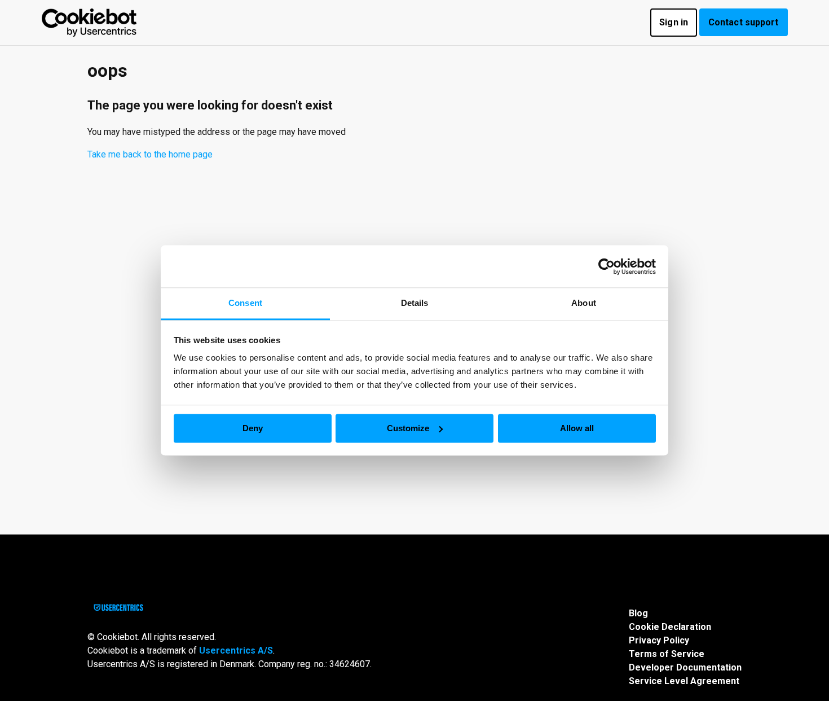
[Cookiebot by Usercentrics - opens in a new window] (606, 266)
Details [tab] (415, 303)
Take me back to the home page (150, 154)
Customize (408, 428)
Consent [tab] (245, 303)
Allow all (577, 428)
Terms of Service (666, 654)
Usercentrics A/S (236, 650)
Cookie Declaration (670, 626)
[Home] (89, 22)
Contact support (743, 22)
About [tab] (583, 303)
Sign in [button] (673, 22)
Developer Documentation (685, 667)
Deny (252, 428)
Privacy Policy (659, 640)
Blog (638, 613)
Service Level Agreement (684, 681)
